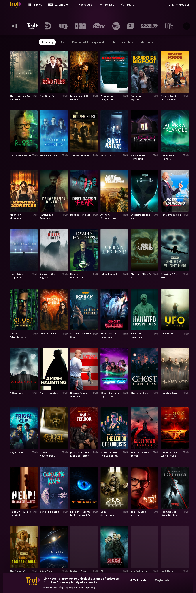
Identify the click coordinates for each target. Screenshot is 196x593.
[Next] (186, 26)
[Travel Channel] (16, 5)
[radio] (14, 26)
